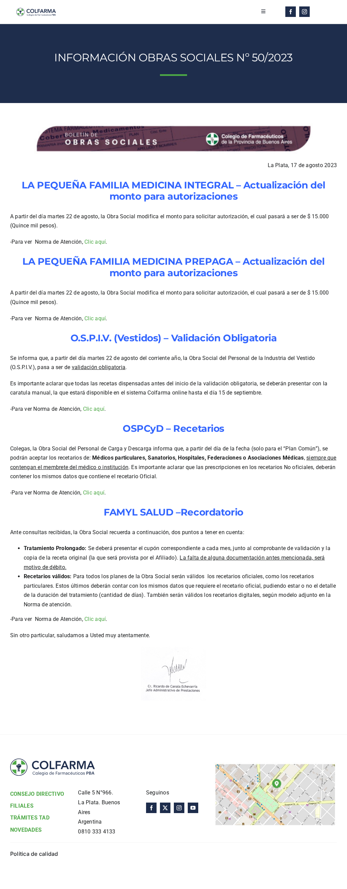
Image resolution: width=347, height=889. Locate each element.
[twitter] (165, 808)
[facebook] (290, 11)
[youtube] (193, 808)
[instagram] (304, 11)
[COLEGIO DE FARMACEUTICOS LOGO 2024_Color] (36, 6)
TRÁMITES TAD (29, 817)
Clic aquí (95, 242)
